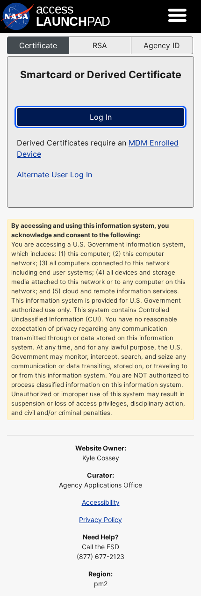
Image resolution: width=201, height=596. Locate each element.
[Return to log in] (56, 16)
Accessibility (101, 502)
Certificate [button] (38, 45)
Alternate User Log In (54, 174)
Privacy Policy (100, 519)
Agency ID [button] (162, 45)
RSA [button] (100, 45)
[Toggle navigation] (177, 15)
